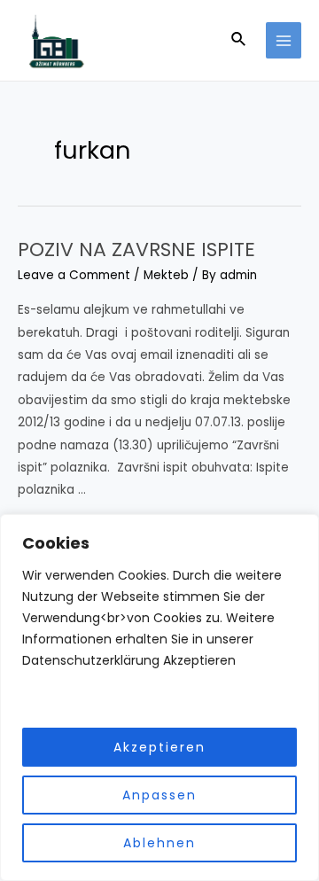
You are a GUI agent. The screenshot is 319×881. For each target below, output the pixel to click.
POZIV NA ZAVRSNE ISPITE (136, 249)
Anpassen (159, 795)
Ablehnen (159, 843)
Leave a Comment (74, 275)
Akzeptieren (159, 747)
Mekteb (166, 275)
